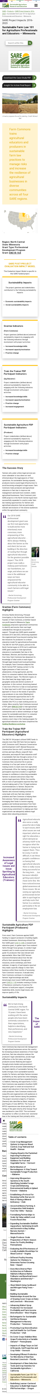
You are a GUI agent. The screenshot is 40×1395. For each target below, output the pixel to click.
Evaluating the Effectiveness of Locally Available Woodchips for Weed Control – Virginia (24, 1251)
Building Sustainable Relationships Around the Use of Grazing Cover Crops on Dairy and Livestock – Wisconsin (24, 1298)
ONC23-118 (11, 982)
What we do (6, 1307)
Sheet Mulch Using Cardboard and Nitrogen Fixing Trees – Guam (23, 1287)
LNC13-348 (19, 943)
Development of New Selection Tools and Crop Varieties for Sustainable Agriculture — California (23, 1367)
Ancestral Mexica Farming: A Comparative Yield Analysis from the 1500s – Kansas (22, 1208)
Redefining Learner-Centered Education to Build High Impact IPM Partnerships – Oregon (23, 1386)
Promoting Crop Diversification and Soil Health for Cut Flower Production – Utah (23, 1330)
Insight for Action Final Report (17, 85)
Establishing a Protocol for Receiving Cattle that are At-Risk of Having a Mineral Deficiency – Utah (22, 1198)
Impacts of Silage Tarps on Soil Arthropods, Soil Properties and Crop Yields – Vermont (24, 1348)
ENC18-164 (15, 252)
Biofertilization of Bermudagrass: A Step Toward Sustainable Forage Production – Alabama (23, 1171)
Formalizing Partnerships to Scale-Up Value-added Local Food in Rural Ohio (22, 1217)
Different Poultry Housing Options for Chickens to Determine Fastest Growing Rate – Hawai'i (22, 1261)
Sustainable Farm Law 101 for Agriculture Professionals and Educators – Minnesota (23, 1377)
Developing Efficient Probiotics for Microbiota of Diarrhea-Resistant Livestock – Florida (23, 1357)
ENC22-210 (16, 706)
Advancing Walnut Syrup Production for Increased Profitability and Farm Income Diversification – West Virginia (23, 1309)
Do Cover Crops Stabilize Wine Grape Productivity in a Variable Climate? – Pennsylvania (24, 1339)
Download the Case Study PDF (17, 77)
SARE (4, 11)
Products (10, 11)
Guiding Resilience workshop (13, 724)
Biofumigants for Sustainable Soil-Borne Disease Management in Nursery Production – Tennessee (23, 1320)
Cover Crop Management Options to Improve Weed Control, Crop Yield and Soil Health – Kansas (22, 1145)
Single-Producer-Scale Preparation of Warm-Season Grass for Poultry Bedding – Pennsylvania (23, 1241)
